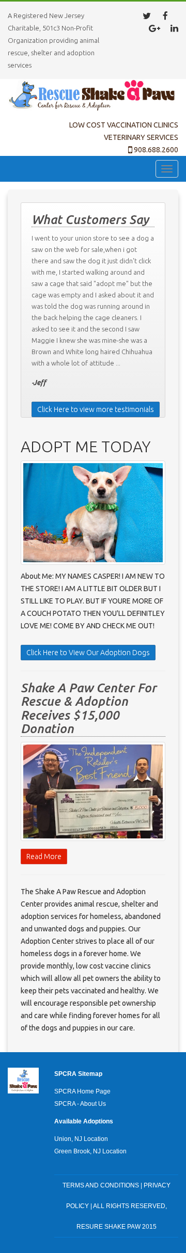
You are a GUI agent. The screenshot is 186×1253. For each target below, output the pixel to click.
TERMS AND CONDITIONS (101, 1185)
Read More (43, 856)
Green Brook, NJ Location (90, 1151)
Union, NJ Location (81, 1139)
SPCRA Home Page (82, 1091)
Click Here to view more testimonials (95, 409)
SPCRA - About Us (80, 1103)
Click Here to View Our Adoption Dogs (88, 652)
